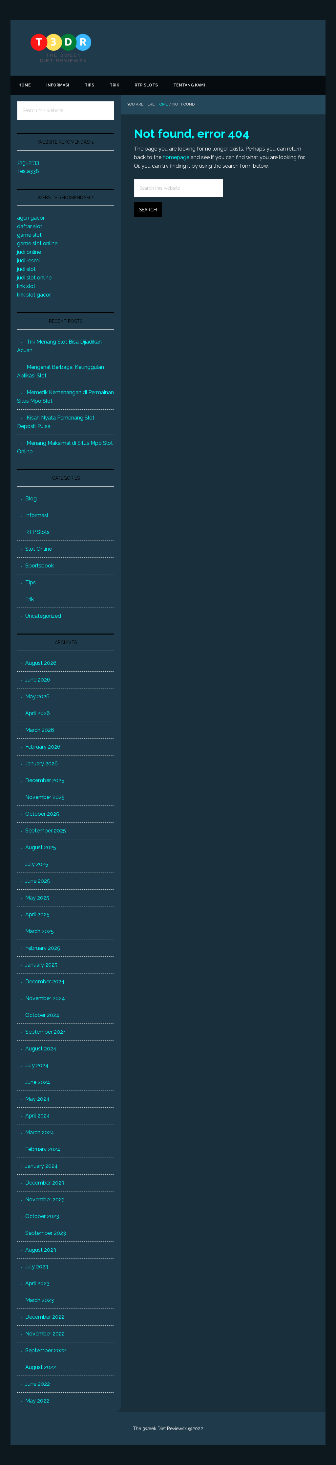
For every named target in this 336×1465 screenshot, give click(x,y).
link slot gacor (34, 295)
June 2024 (37, 1082)
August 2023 (40, 1250)
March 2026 (39, 730)
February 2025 (42, 948)
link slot (26, 286)
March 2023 (39, 1300)
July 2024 (37, 1065)
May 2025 (37, 898)
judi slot (26, 269)
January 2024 (41, 1166)
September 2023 (45, 1233)
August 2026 (40, 663)
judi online (29, 252)
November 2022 (45, 1334)
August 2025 (40, 847)
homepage (176, 157)
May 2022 (37, 1401)
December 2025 (44, 780)
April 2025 (37, 914)
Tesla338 (28, 171)
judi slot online (34, 278)
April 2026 (37, 713)
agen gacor (31, 218)
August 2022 (40, 1367)
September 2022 (45, 1350)
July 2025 (36, 864)
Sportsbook (39, 566)
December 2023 (44, 1183)
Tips (30, 582)
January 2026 (41, 763)
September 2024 (45, 1032)
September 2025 (45, 831)
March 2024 (39, 1132)
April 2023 (37, 1283)
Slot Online (38, 549)
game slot (29, 235)
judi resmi (28, 260)
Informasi (36, 515)
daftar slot (29, 226)
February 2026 (42, 747)
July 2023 (36, 1266)
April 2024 (37, 1116)
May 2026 (37, 696)
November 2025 (45, 797)
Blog (31, 498)
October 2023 (42, 1216)
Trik (29, 599)
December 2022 (44, 1317)
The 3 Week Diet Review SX (168, 47)
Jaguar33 (28, 162)
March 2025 (39, 931)
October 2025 (42, 814)
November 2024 (45, 998)
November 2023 (45, 1199)
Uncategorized (43, 616)
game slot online (37, 243)
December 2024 (45, 981)
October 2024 (42, 1015)
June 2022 (37, 1384)
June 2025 (37, 881)
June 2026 (37, 680)
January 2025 (41, 965)
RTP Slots (37, 532)
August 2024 (40, 1048)
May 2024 (37, 1099)
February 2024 (42, 1149)
